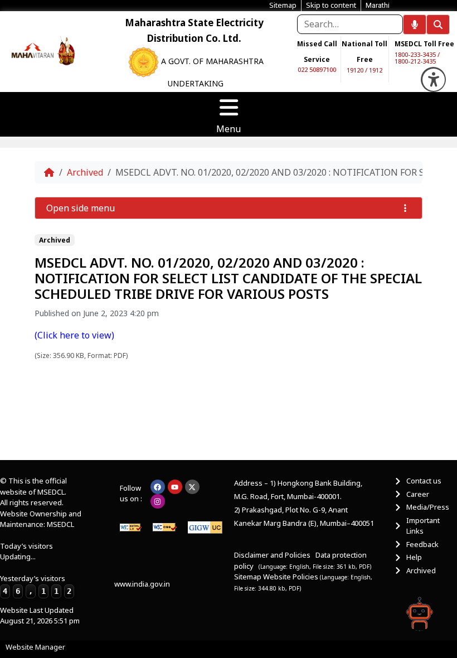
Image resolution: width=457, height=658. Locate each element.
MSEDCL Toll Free (424, 44)
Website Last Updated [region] (40, 615)
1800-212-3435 (415, 61)
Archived (85, 172)
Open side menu (80, 208)
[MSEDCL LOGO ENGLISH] (33, 49)
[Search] (438, 24)
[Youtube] (175, 487)
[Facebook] (157, 487)
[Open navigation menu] (228, 107)
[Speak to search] (414, 24)
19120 (355, 70)
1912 (375, 70)
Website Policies (291, 577)
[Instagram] (157, 501)
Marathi (378, 5)
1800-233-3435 (415, 54)
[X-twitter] (192, 487)
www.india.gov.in (142, 584)
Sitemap (247, 577)
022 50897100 (317, 69)
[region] (33, 49)
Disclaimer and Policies (272, 555)
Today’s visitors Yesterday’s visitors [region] (35, 568)
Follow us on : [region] (131, 493)
